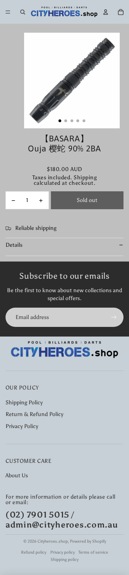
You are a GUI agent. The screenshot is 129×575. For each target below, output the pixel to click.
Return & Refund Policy (34, 414)
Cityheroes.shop (52, 541)
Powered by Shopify (88, 541)
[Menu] (8, 12)
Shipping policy (64, 559)
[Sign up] (113, 317)
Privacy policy (62, 552)
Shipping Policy (24, 402)
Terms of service (93, 552)
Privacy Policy (22, 426)
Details (14, 245)
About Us (17, 475)
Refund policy (33, 552)
